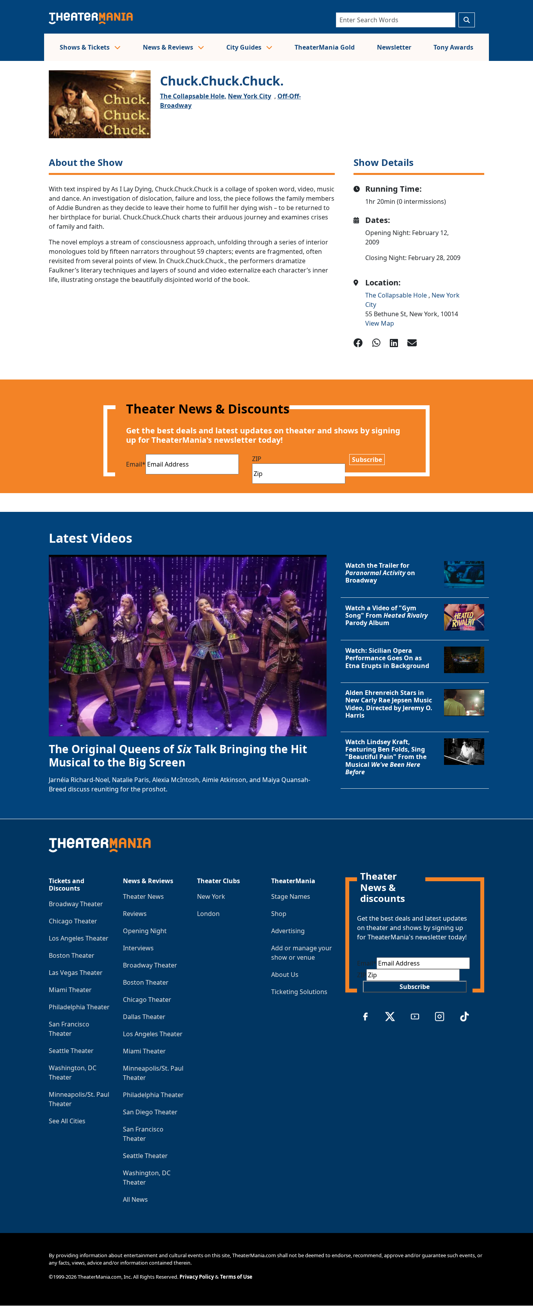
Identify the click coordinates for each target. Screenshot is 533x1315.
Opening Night (145, 931)
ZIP (256, 458)
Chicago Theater (73, 921)
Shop (278, 913)
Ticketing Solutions (299, 991)
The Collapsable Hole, (193, 96)
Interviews (138, 948)
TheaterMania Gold (325, 47)
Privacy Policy (196, 1276)
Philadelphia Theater (79, 1007)
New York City (249, 96)
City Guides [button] (244, 47)
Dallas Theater (144, 1016)
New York (211, 896)
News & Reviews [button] (169, 47)
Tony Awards (453, 47)
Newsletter (394, 47)
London (208, 913)
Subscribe (367, 459)
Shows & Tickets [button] (85, 47)
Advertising (288, 931)
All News (135, 1199)
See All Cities (67, 1121)
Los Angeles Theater (78, 938)
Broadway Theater (76, 904)
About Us (284, 974)
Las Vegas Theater (76, 972)
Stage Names (290, 896)
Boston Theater (71, 955)
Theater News (143, 896)
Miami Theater (70, 989)
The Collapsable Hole (396, 295)
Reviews (135, 913)
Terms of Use (236, 1276)
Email (136, 464)
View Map (379, 323)
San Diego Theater (150, 1112)
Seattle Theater (71, 1050)
